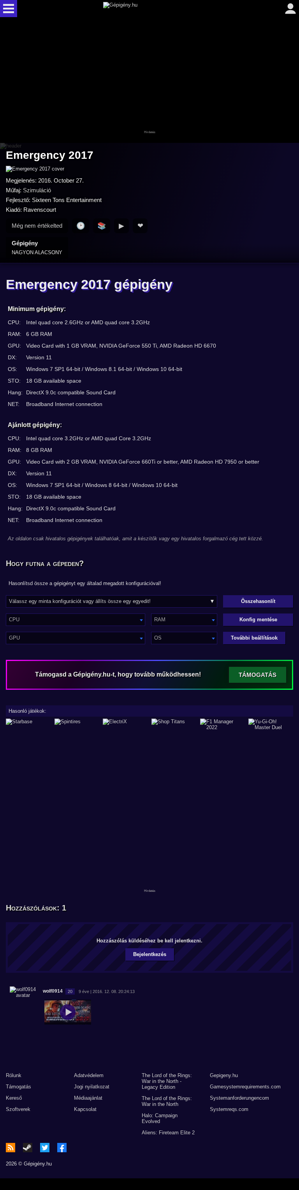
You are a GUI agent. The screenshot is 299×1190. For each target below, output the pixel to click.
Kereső (14, 1098)
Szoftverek (18, 1109)
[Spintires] (77, 724)
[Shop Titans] (173, 724)
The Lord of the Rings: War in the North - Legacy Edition (167, 1081)
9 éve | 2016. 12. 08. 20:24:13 (107, 991)
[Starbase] (28, 724)
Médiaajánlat (88, 1098)
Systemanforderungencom (239, 1098)
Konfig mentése (258, 619)
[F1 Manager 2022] (222, 724)
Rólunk (13, 1075)
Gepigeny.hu (224, 1075)
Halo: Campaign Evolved (160, 1118)
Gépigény (37, 247)
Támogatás (18, 1087)
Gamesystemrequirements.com (245, 1087)
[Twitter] (44, 1147)
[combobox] (75, 619)
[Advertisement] (149, 80)
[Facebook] (62, 1147)
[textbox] (75, 619)
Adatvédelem (89, 1075)
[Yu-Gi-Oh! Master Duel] (270, 724)
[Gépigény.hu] (147, 8)
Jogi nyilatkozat (91, 1087)
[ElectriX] (125, 724)
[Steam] (27, 1147)
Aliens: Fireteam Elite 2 (168, 1133)
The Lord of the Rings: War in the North (167, 1101)
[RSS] (10, 1147)
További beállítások (254, 638)
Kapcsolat (85, 1109)
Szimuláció (37, 190)
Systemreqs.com (229, 1109)
